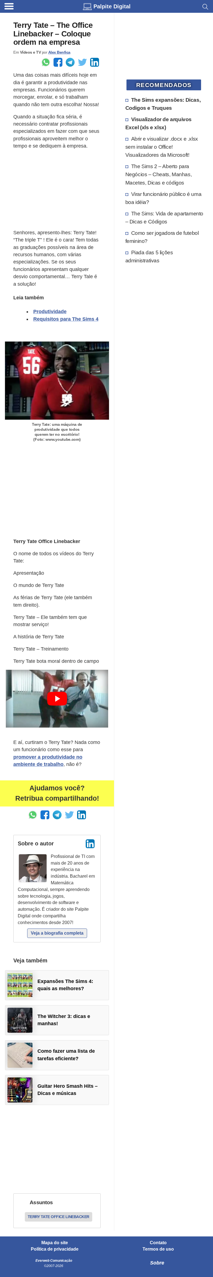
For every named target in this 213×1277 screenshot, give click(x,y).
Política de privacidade (54, 1249)
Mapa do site (54, 1243)
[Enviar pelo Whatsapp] (45, 62)
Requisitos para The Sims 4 (65, 319)
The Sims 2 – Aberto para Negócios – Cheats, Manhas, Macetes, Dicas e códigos (158, 174)
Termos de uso (158, 1249)
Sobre (157, 1263)
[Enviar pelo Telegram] (70, 62)
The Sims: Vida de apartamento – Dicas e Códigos (164, 217)
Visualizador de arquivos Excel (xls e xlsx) (158, 123)
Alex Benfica (59, 52)
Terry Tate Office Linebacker (58, 1216)
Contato (158, 1243)
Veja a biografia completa (57, 933)
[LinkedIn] (90, 843)
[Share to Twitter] (82, 62)
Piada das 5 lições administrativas (149, 256)
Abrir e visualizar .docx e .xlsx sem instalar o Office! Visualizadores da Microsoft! (161, 147)
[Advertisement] (57, 189)
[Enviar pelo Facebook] (58, 62)
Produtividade (50, 311)
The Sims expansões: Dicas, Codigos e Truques (163, 104)
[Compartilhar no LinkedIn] (94, 62)
